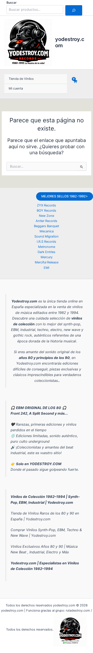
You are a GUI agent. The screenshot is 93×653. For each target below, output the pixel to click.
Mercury (47, 257)
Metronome (46, 247)
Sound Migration (46, 236)
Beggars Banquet (46, 226)
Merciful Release (46, 262)
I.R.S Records (46, 242)
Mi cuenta (16, 88)
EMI (46, 268)
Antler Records (46, 221)
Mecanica (47, 231)
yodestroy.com (69, 42)
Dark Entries (46, 252)
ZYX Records (46, 205)
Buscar (11, 2)
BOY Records (46, 210)
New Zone (46, 216)
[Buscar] (73, 10)
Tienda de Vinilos (21, 79)
